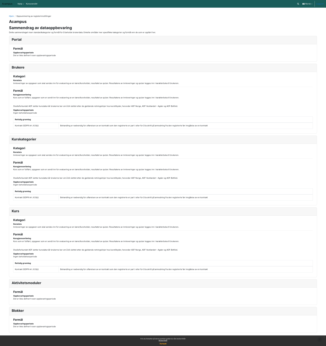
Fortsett (163, 344)
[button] (298, 4)
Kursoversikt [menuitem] (31, 4)
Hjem (11, 16)
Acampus (7, 3)
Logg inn (320, 4)
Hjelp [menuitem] (20, 4)
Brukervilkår (163, 340)
